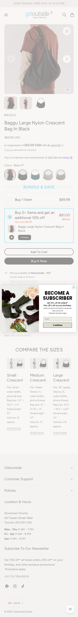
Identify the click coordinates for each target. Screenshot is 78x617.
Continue (57, 325)
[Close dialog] (73, 287)
